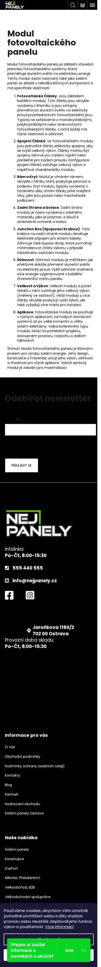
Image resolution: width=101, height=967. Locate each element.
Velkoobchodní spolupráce (27, 897)
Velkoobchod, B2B (20, 887)
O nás (10, 747)
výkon (51, 150)
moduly (72, 295)
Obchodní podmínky (22, 756)
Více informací (59, 927)
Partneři (11, 794)
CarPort (11, 868)
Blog (8, 785)
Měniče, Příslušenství (22, 878)
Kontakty (12, 775)
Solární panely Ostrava (24, 813)
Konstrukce (14, 859)
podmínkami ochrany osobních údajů (44, 446)
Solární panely (17, 849)
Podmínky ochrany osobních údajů (34, 766)
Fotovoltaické (30, 96)
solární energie (53, 353)
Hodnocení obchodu (22, 804)
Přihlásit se (22, 465)
